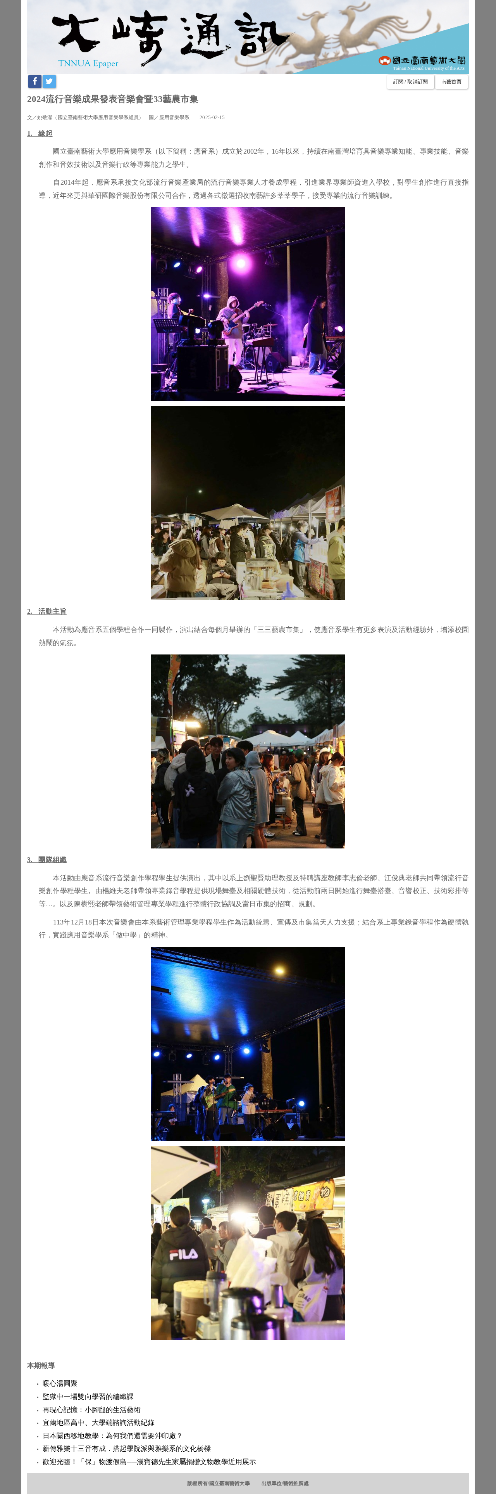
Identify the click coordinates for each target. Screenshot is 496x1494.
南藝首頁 (451, 82)
